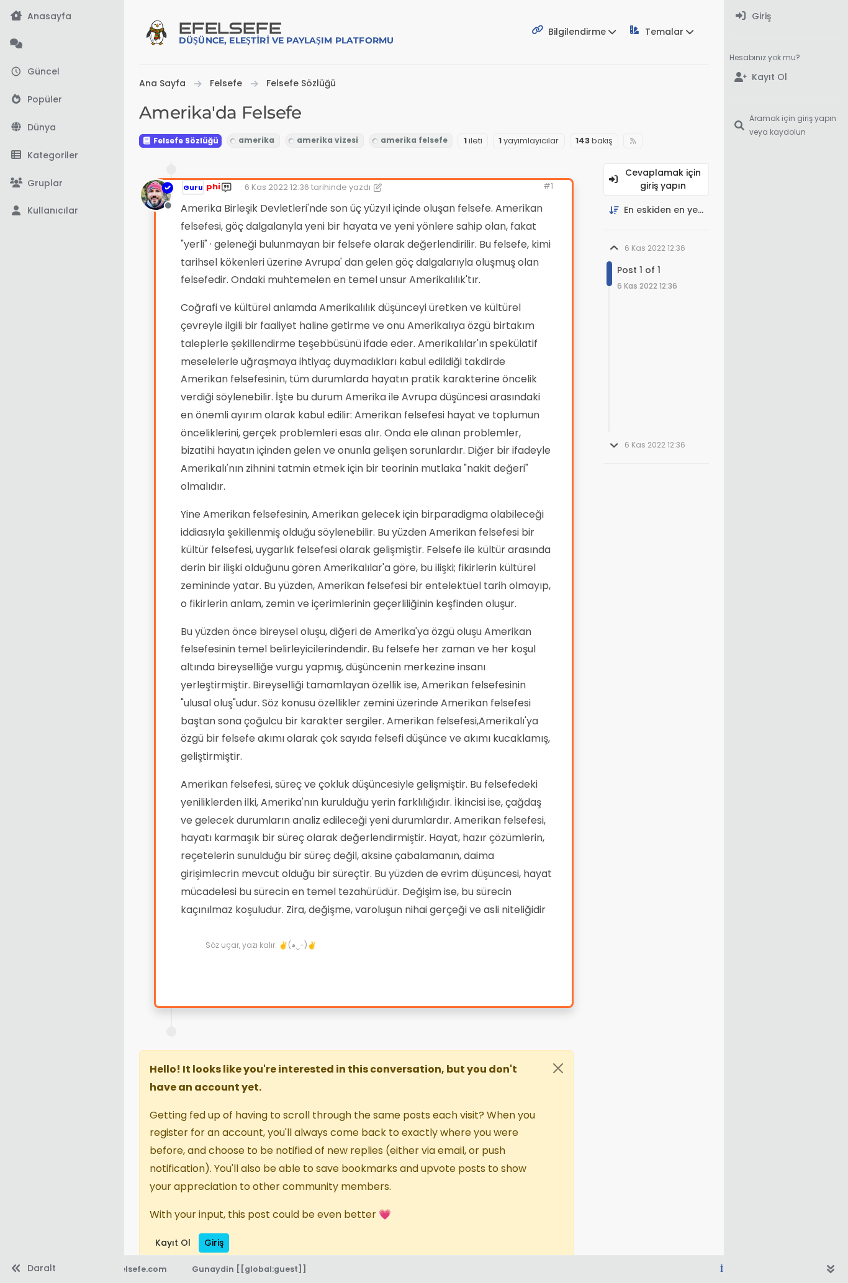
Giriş (213, 1242)
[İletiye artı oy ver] (455, 971)
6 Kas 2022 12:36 (277, 187)
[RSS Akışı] (633, 140)
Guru (193, 187)
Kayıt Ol (173, 1242)
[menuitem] (786, 16)
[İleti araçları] (524, 971)
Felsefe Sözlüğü (185, 140)
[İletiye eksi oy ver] (499, 971)
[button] (62, 155)
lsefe (286, 32)
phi (213, 186)
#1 (548, 186)
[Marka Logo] (156, 32)
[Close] (558, 1068)
